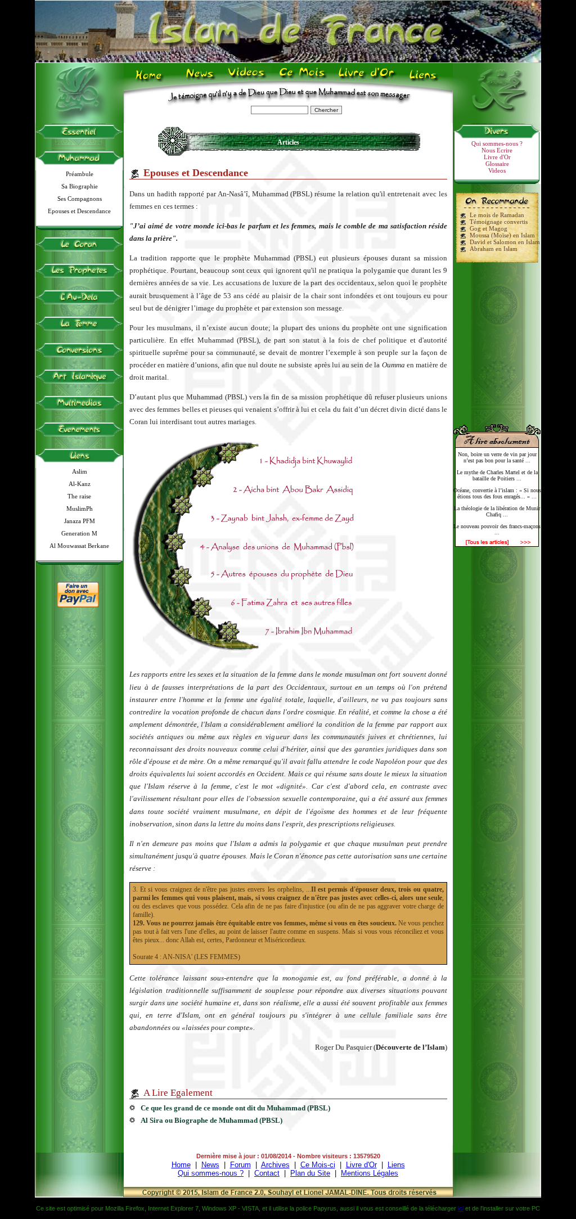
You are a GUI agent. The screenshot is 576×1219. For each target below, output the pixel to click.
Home (151, 79)
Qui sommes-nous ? (497, 143)
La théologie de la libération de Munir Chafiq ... (497, 511)
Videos (247, 79)
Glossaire (497, 163)
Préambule (79, 173)
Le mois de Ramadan (497, 215)
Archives (275, 1164)
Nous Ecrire (497, 150)
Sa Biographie (79, 186)
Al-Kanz (80, 483)
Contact (267, 1173)
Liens (425, 79)
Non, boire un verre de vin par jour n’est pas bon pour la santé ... (497, 457)
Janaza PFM (79, 521)
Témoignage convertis (499, 221)
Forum (240, 1164)
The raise (79, 496)
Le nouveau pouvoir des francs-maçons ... (497, 529)
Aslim (79, 471)
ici (461, 1208)
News (200, 79)
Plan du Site (310, 1173)
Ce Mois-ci (317, 1164)
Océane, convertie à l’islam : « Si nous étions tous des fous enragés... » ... (497, 493)
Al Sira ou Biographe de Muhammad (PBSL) (211, 1120)
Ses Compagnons (79, 198)
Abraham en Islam (494, 248)
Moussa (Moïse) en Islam (502, 235)
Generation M (79, 533)
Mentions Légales (369, 1173)
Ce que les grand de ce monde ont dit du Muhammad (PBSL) (235, 1108)
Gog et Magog (488, 228)
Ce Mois (302, 79)
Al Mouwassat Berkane (79, 545)
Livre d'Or (365, 79)
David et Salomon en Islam (505, 242)
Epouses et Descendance (79, 211)
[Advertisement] (497, 338)
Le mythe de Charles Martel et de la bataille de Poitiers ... (497, 475)
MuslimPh (79, 508)
